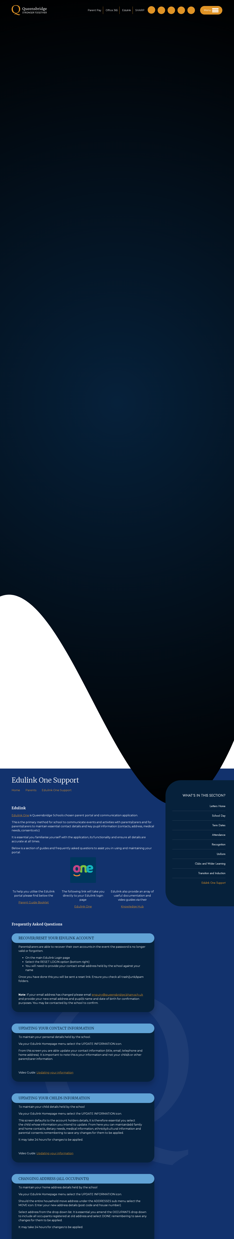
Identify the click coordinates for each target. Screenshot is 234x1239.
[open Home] (161, 10)
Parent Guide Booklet (34, 902)
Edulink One (20, 815)
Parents (31, 790)
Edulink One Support (57, 790)
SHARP (139, 10)
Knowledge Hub (132, 906)
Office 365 (112, 10)
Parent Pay (94, 10)
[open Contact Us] (171, 10)
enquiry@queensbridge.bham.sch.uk (117, 994)
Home (16, 790)
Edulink (126, 10)
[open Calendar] (181, 10)
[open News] (191, 10)
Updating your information (54, 1072)
